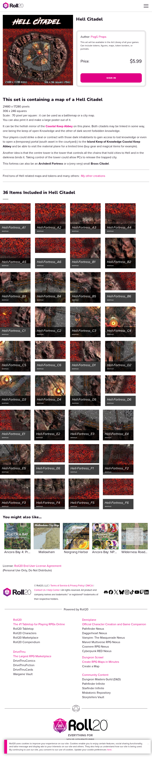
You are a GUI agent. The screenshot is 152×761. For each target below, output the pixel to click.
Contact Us (40, 590)
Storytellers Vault (93, 697)
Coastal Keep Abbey (59, 126)
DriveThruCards (23, 669)
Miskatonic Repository (96, 693)
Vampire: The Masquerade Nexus (103, 637)
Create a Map (90, 666)
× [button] (148, 744)
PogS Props (98, 37)
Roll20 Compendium (26, 642)
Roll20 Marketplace (25, 637)
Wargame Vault (23, 674)
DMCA (89, 585)
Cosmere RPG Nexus (95, 646)
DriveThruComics (24, 661)
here (109, 749)
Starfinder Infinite (93, 688)
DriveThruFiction (23, 665)
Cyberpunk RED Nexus (96, 651)
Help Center (53, 590)
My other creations (93, 176)
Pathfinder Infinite (93, 684)
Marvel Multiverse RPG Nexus (101, 642)
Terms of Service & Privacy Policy (67, 585)
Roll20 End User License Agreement (37, 566)
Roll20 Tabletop (23, 629)
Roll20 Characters (24, 633)
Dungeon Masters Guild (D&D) (101, 679)
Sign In (111, 77)
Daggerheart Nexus (94, 633)
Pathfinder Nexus (93, 629)
